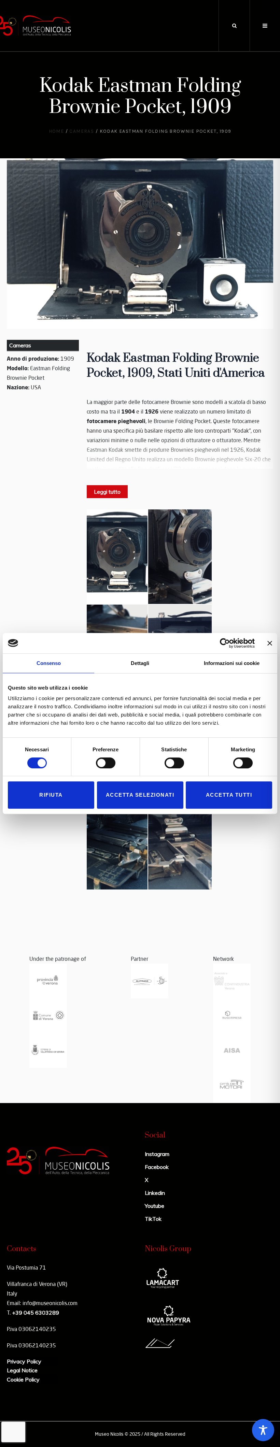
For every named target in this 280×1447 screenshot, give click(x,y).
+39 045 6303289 (35, 1312)
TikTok (153, 1218)
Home (56, 131)
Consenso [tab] (49, 663)
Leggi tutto (107, 491)
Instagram (157, 1154)
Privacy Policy (24, 1361)
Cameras (81, 131)
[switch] (105, 762)
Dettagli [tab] (140, 663)
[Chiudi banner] (269, 643)
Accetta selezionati (140, 795)
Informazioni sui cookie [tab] (232, 663)
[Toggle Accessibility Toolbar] (263, 1430)
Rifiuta (51, 795)
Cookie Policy (23, 1379)
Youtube (154, 1205)
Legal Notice (22, 1370)
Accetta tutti (229, 795)
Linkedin (155, 1192)
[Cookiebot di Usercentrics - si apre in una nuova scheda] (225, 643)
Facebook (157, 1166)
